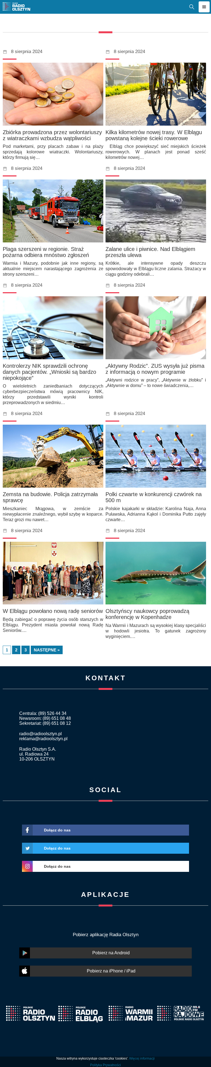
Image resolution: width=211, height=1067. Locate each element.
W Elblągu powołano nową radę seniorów (53, 611)
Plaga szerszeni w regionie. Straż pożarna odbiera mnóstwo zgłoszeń (46, 252)
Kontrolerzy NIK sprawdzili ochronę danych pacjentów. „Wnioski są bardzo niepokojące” (49, 372)
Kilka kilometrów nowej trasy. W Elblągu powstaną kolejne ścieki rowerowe (154, 135)
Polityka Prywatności (105, 1065)
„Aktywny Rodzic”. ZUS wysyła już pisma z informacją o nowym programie (155, 369)
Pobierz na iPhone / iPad (111, 971)
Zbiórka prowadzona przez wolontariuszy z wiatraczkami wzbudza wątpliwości (52, 135)
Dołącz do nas (57, 830)
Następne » (47, 650)
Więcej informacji (142, 1058)
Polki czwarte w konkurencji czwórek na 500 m (154, 497)
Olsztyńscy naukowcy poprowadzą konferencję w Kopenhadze (147, 614)
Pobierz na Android (111, 952)
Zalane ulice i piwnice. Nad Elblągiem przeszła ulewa (150, 252)
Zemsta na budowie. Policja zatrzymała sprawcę (50, 497)
